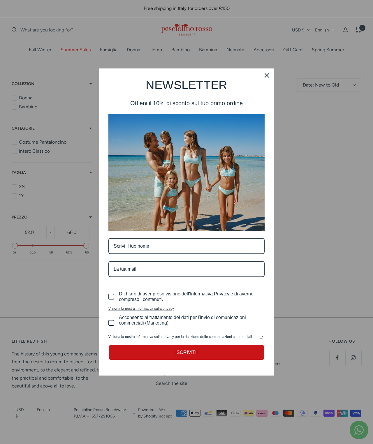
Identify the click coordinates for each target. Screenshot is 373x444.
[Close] (267, 75)
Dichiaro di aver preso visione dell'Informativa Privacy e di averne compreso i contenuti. (186, 296)
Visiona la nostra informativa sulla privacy (141, 308)
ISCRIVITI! (186, 352)
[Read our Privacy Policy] (261, 337)
